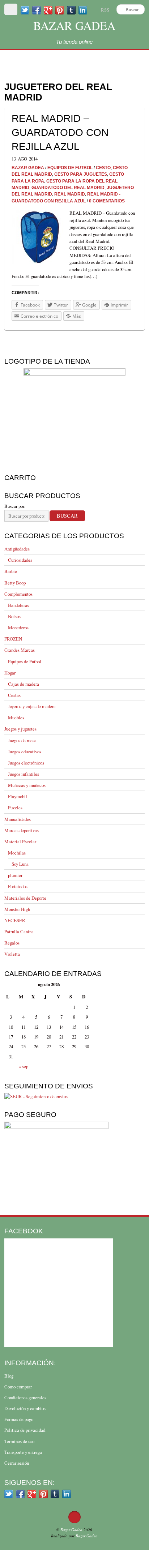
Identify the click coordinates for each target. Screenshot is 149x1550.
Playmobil (17, 796)
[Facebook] (36, 10)
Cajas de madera (23, 684)
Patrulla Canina (19, 931)
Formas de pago (18, 1419)
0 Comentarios (107, 200)
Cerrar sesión (16, 1463)
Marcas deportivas (21, 830)
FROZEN (13, 638)
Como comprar (18, 1386)
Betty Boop (15, 582)
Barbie (10, 571)
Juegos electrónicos (26, 762)
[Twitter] (25, 10)
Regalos (12, 942)
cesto (103, 167)
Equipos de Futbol (24, 661)
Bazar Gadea (74, 25)
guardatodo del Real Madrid (68, 187)
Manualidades (17, 819)
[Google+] (48, 10)
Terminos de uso (19, 1441)
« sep (23, 1066)
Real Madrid (69, 194)
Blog (8, 1376)
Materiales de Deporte (25, 898)
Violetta (12, 954)
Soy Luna (20, 864)
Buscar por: (15, 506)
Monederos (18, 627)
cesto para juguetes (80, 174)
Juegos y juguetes (20, 728)
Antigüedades (17, 548)
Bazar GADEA (28, 167)
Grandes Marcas (19, 650)
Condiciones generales (25, 1397)
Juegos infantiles (23, 774)
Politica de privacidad (24, 1430)
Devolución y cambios (25, 1408)
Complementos (18, 594)
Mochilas (17, 852)
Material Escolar (20, 841)
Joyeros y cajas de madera (32, 706)
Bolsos (14, 616)
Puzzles (15, 807)
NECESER (14, 920)
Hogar (10, 672)
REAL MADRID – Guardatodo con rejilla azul (60, 132)
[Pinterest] (59, 10)
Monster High (17, 909)
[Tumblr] (71, 10)
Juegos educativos (24, 751)
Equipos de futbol (70, 167)
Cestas (14, 695)
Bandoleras (18, 605)
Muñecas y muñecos (27, 785)
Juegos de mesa (22, 740)
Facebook (23, 1231)
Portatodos (17, 886)
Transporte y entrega (23, 1452)
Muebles (16, 717)
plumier (15, 875)
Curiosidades (20, 560)
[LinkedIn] (82, 10)
